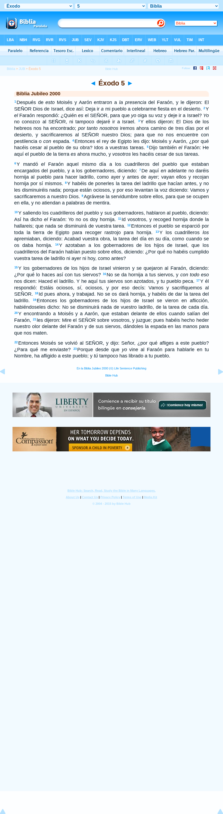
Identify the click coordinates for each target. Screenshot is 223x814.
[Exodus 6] (216, 384)
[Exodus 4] (7, 384)
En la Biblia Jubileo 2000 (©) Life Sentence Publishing (111, 368)
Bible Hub (111, 375)
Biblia (11, 69)
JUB (22, 69)
